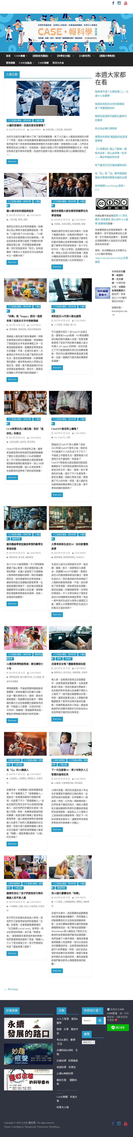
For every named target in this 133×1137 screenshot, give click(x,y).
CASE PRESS (35, 130)
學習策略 (76, 224)
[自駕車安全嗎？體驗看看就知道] (70, 628)
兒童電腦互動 (67, 783)
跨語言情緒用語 (34, 329)
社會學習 (33, 906)
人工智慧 (58, 325)
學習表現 (13, 557)
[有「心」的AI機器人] (25, 734)
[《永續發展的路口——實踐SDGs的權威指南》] (28, 1019)
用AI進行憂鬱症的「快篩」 (66, 893)
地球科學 (61, 1067)
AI (55, 437)
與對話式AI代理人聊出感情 (66, 316)
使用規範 (10, 63)
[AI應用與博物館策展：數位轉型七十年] (25, 628)
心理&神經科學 (65, 1073)
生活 (59, 1044)
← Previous (11, 989)
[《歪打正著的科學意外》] (28, 1071)
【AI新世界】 (85, 56)
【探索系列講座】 (40, 56)
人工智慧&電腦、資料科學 (19, 120)
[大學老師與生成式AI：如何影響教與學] (70, 508)
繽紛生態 (63, 1080)
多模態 (57, 224)
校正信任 (67, 672)
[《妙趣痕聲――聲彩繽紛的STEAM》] (28, 1045)
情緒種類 (13, 329)
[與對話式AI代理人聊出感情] (70, 280)
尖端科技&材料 (65, 1050)
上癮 (68, 437)
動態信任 (58, 672)
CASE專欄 (19, 56)
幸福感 (66, 325)
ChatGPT (61, 437)
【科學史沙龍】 (64, 56)
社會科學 (62, 1060)
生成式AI (80, 557)
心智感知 (13, 778)
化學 (66, 1029)
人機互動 (39, 120)
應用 (59, 659)
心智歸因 (22, 778)
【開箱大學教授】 (107, 56)
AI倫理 (57, 783)
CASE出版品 (25, 63)
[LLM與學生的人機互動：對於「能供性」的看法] (25, 393)
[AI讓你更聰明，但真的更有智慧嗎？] (47, 83)
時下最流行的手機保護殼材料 (111, 165)
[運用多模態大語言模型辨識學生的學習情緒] (70, 175)
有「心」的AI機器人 (17, 770)
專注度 (21, 557)
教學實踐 (58, 557)
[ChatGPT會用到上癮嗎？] (70, 393)
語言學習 (31, 442)
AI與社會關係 (14, 760)
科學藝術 (73, 1060)
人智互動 (59, 130)
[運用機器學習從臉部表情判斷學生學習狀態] (25, 508)
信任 (26, 906)
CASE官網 (43, 63)
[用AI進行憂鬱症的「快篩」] (70, 857)
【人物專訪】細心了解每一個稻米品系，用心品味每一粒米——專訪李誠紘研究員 (111, 153)
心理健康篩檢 (69, 902)
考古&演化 (62, 1040)
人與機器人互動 (16, 906)
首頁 (8, 56)
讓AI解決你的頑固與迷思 (20, 211)
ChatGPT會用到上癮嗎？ (65, 429)
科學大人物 (63, 1107)
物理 (59, 1029)
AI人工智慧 (63, 1019)
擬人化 (73, 325)
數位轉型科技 (26, 677)
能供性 (23, 442)
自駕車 (68, 659)
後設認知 (68, 130)
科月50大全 (58, 63)
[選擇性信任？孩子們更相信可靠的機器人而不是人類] (25, 857)
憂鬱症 (79, 902)
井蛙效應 (50, 130)
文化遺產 (37, 677)
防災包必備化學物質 (106, 128)
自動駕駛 (76, 672)
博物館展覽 (14, 677)
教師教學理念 (69, 557)
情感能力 (31, 778)
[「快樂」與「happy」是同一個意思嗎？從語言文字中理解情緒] (25, 280)
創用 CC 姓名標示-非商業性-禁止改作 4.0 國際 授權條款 (111, 219)
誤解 (25, 220)
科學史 (72, 1067)
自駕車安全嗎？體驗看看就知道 (68, 664)
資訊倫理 (78, 783)
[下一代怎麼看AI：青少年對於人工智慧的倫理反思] (70, 734)
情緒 (83, 224)
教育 (20, 220)
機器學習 (16, 539)
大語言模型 (66, 224)
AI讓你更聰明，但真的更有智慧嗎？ (26, 125)
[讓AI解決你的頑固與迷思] (25, 175)
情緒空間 (22, 329)
